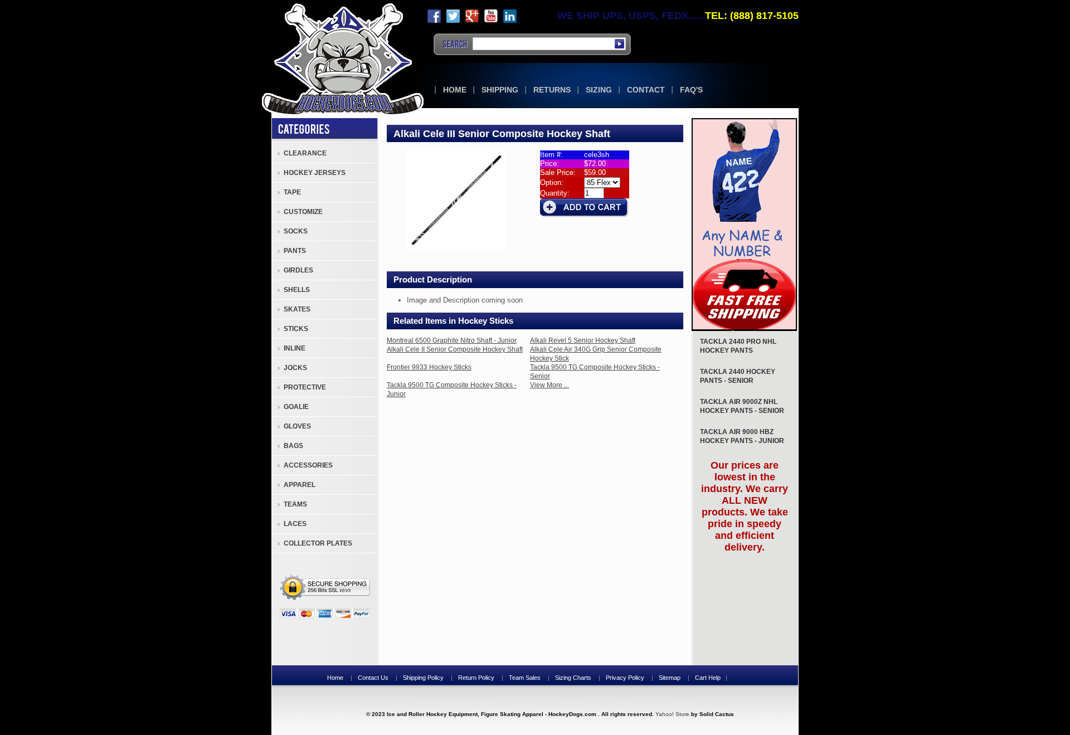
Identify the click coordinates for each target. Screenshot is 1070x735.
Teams (295, 504)
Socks (296, 231)
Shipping (499, 89)
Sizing (599, 89)
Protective (305, 387)
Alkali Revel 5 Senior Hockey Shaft (582, 340)
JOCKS (295, 368)
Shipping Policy (423, 677)
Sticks (296, 329)
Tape (292, 192)
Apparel (299, 485)
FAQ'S (691, 89)
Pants (295, 251)
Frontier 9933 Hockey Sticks (429, 367)
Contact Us (373, 677)
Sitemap (669, 677)
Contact (646, 89)
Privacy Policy (625, 677)
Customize (303, 212)
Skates (297, 309)
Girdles (298, 270)
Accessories (308, 465)
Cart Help (708, 677)
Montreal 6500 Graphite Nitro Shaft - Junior (452, 340)
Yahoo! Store (672, 714)
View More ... (549, 385)
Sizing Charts (573, 677)
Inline (294, 348)
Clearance (305, 153)
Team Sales (525, 677)
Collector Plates (318, 543)
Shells (297, 290)
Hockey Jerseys (315, 173)
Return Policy (476, 677)
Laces (295, 524)
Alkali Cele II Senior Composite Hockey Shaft (455, 349)
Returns (552, 89)
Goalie (296, 407)
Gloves (297, 426)
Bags (293, 446)
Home (454, 89)
